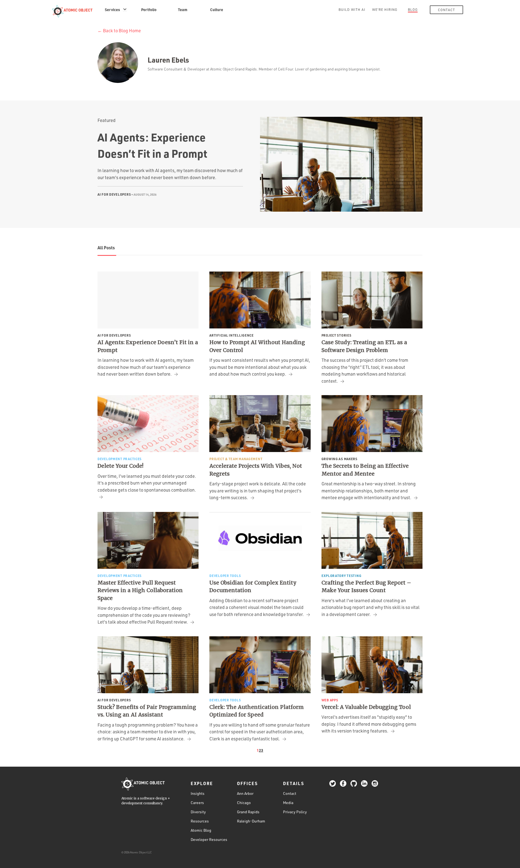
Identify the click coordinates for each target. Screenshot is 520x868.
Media (288, 802)
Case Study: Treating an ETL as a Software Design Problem (364, 346)
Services (112, 9)
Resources (200, 821)
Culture (216, 9)
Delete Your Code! (121, 466)
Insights (197, 793)
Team (182, 9)
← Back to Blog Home (119, 30)
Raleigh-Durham (251, 821)
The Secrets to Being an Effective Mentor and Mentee (365, 470)
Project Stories (336, 335)
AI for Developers (114, 194)
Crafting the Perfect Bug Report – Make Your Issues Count (366, 586)
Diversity (198, 811)
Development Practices (120, 459)
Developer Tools (225, 575)
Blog (413, 9)
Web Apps (329, 700)
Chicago (244, 802)
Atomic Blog (201, 830)
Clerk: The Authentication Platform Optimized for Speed (256, 711)
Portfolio (149, 9)
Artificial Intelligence (231, 335)
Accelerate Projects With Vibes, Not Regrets (255, 470)
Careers (197, 802)
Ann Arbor (245, 793)
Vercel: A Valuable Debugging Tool (366, 707)
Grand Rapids (248, 811)
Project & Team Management (235, 459)
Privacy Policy (295, 811)
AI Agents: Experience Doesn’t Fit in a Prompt (148, 346)
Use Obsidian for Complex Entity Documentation (253, 586)
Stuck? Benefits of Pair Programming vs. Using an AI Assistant (147, 711)
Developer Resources (209, 839)
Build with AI (352, 9)
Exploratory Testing (341, 575)
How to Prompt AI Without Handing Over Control (257, 346)
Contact (446, 10)
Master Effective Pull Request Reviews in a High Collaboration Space (140, 590)
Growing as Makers (339, 459)
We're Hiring (384, 9)
